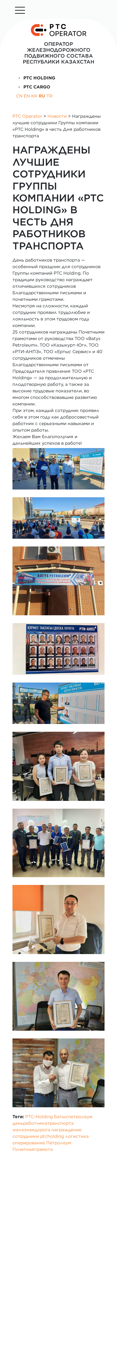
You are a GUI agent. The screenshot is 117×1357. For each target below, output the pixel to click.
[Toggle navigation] (20, 10)
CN (19, 96)
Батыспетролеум (73, 1116)
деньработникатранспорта (43, 1123)
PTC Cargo (36, 87)
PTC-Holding (39, 1116)
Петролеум (58, 1143)
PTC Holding (38, 78)
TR (49, 96)
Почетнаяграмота (32, 1149)
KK (34, 96)
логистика (77, 1136)
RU (42, 96)
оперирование (28, 1143)
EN (27, 96)
